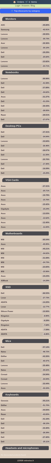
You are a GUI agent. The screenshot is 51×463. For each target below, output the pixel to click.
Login (17, 6)
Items (34, 2)
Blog (33, 6)
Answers (25, 6)
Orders (20, 2)
